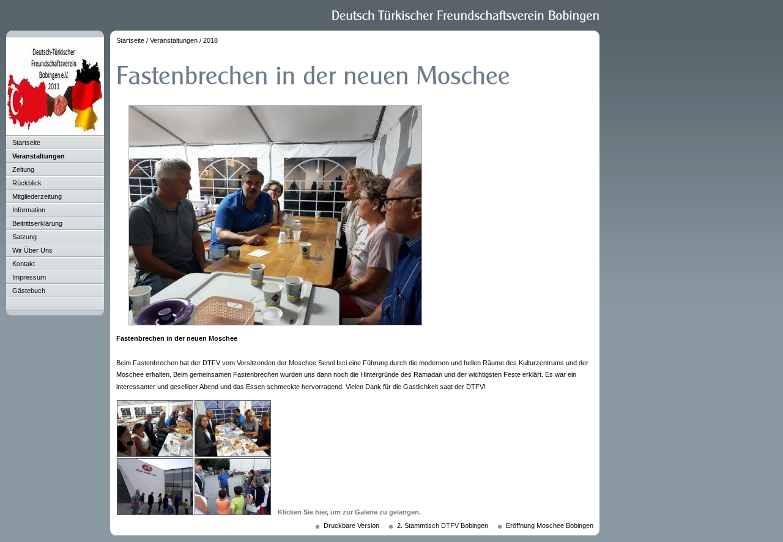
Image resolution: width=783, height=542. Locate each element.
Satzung (24, 236)
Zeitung (23, 169)
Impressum (29, 277)
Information (28, 209)
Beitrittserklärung (37, 223)
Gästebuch (28, 290)
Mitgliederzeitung (37, 196)
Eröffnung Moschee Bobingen (549, 525)
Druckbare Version (351, 525)
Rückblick (27, 183)
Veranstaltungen (38, 156)
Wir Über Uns (32, 250)
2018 (210, 40)
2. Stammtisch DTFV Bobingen (442, 525)
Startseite (26, 142)
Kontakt (23, 263)
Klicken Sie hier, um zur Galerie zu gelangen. (349, 512)
